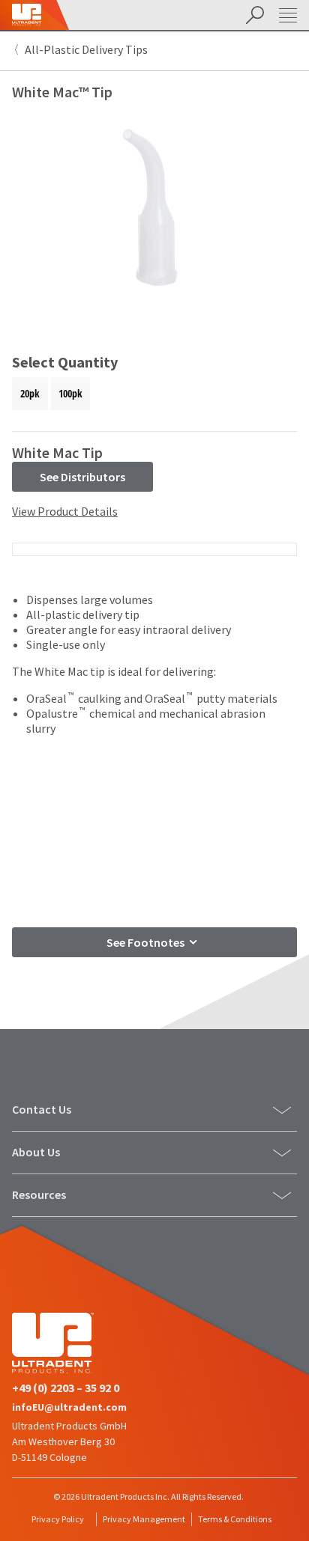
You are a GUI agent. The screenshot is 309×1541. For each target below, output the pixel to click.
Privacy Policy (58, 1519)
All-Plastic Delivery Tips (86, 49)
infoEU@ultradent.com (69, 1407)
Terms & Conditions (235, 1519)
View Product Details (65, 511)
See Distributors (82, 476)
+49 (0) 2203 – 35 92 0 (65, 1387)
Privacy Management (144, 1519)
